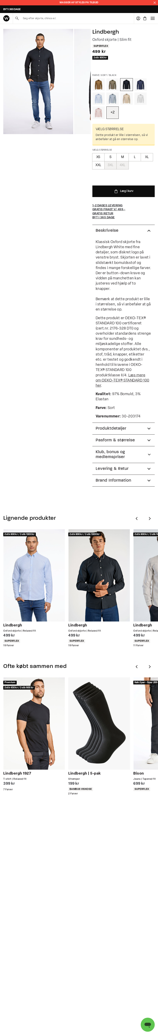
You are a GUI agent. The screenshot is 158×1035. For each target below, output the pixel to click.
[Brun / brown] (98, 84)
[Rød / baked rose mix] (98, 112)
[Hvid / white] (140, 98)
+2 (112, 113)
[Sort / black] (126, 84)
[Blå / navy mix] (140, 84)
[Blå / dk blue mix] (112, 98)
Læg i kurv (126, 191)
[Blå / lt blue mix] (98, 98)
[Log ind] (138, 18)
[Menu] (153, 18)
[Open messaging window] (148, 1025)
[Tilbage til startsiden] (6, 18)
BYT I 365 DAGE (12, 9)
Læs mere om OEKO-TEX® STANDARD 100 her (122, 381)
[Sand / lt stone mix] (126, 98)
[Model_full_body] (38, 81)
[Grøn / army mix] (112, 84)
